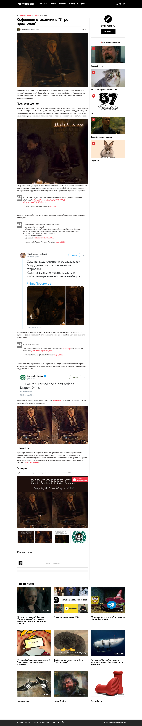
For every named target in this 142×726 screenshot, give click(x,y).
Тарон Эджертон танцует (101, 137)
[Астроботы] (108, 684)
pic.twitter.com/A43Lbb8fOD (44, 238)
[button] (116, 4)
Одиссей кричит (97, 66)
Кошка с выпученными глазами (104, 90)
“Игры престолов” (32, 463)
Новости (62, 4)
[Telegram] (63, 722)
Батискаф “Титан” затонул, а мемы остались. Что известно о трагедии (107, 662)
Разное (36, 722)
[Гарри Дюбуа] (71, 684)
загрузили (57, 400)
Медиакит (28, 722)
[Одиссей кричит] (108, 54)
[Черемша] (108, 149)
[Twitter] (54, 722)
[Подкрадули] (34, 684)
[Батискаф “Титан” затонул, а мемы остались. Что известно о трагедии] (108, 643)
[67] (108, 101)
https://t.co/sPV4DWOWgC (55, 200)
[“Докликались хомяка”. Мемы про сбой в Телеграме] (108, 600)
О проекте (20, 722)
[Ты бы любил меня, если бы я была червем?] (71, 643)
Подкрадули (23, 701)
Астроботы (96, 701)
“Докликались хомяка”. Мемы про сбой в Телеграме (108, 618)
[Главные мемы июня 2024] (71, 600)
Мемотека (43, 4)
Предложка (82, 4)
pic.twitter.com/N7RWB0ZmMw (34, 202)
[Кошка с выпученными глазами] (108, 78)
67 (92, 113)
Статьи (53, 4)
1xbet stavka (44, 722)
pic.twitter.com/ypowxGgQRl (41, 351)
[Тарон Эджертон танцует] (108, 125)
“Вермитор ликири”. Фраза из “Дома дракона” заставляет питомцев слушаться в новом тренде (31, 620)
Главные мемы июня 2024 (66, 617)
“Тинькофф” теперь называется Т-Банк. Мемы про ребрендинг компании (34, 662)
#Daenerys (67, 349)
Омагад (72, 4)
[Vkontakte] (58, 722)
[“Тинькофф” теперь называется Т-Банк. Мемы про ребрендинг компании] (34, 643)
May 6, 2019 (53, 206)
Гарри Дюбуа (60, 701)
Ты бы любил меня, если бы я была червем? (68, 661)
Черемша (95, 161)
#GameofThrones (38, 200)
